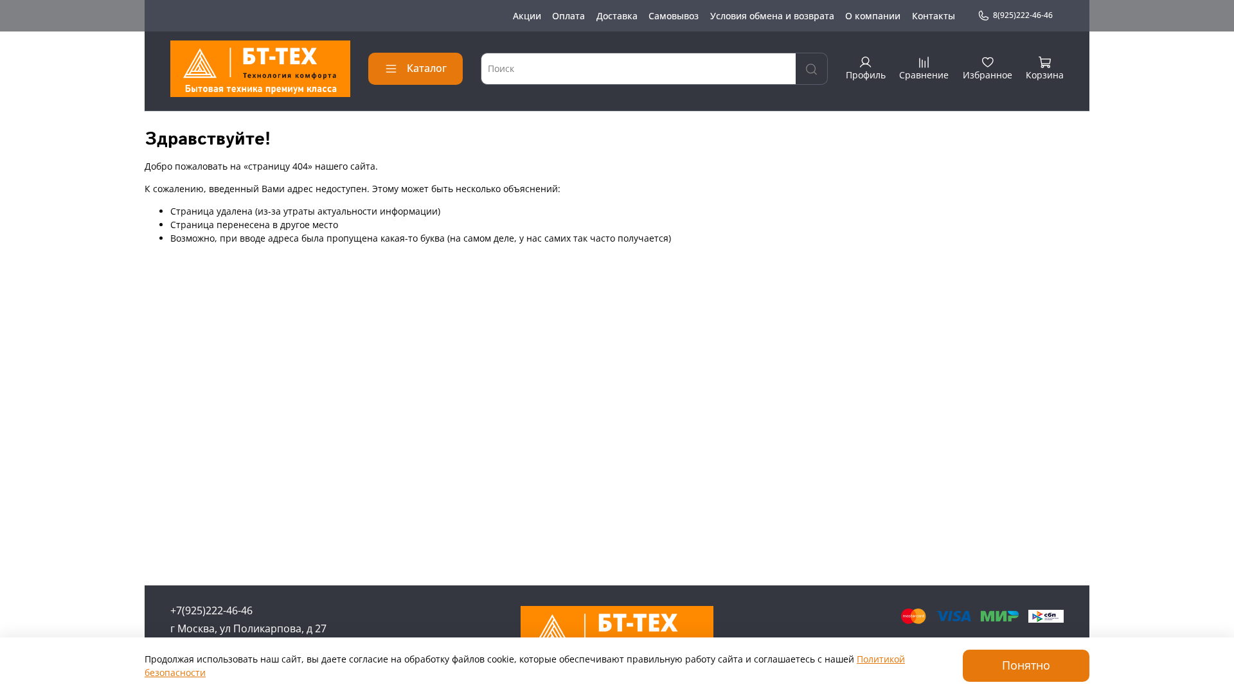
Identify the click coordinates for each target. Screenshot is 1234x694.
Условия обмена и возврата (772, 16)
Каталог (427, 68)
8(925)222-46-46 (1023, 15)
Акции (527, 16)
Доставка (617, 16)
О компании (872, 16)
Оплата (568, 16)
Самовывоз (673, 16)
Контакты (933, 16)
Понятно (1026, 665)
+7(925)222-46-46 (211, 610)
